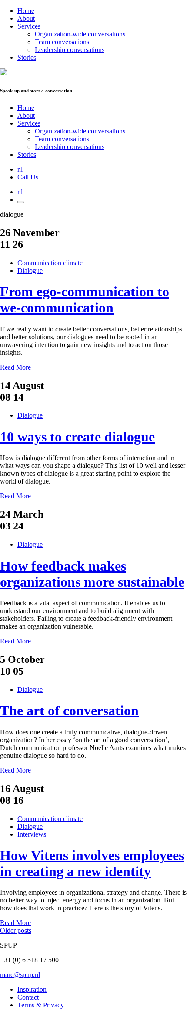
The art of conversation (69, 710)
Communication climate (50, 262)
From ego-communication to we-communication (84, 299)
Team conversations (62, 41)
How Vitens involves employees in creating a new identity (92, 863)
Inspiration (32, 989)
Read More (15, 367)
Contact (28, 997)
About (26, 18)
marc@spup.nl (20, 974)
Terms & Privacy (40, 1005)
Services (28, 26)
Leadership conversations (69, 49)
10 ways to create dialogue (77, 437)
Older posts (15, 930)
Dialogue (30, 270)
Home (25, 10)
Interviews (31, 834)
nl (20, 169)
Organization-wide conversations (80, 34)
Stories (26, 57)
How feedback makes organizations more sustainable (92, 574)
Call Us (27, 177)
